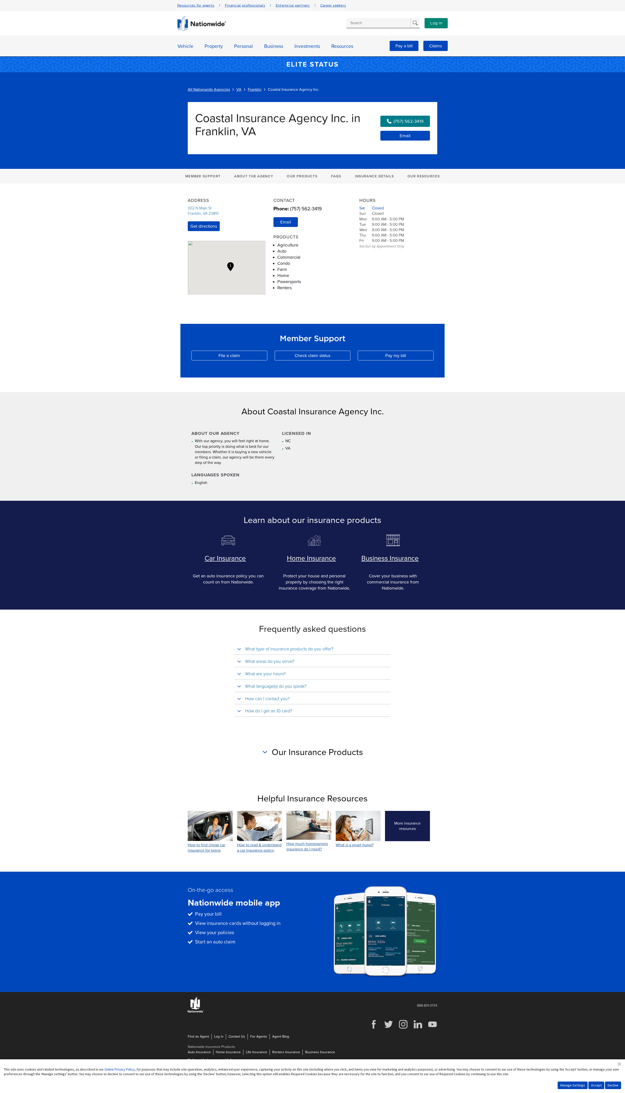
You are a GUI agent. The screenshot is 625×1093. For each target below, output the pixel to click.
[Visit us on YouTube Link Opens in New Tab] (432, 1028)
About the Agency (253, 176)
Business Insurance (390, 558)
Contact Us (237, 1036)
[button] (230, 266)
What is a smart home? (355, 845)
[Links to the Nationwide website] (196, 1012)
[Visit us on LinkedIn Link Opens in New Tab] (418, 1028)
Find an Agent (198, 1036)
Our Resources (423, 176)
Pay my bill (409, 356)
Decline (613, 1085)
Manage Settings (572, 1085)
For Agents (258, 1036)
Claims (435, 46)
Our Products (302, 176)
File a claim (243, 356)
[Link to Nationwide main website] (201, 29)
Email (405, 135)
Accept (596, 1085)
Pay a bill (404, 46)
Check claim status (322, 356)
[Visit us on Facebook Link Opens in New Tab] (374, 1028)
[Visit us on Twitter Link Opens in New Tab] (388, 1028)
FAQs (336, 176)
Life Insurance (256, 1052)
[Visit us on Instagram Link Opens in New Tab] (403, 1028)
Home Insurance (311, 558)
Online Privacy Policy (119, 1069)
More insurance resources (412, 826)
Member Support (202, 176)
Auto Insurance (199, 1052)
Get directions (203, 226)
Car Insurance (225, 558)
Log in (436, 23)
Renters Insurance (286, 1052)
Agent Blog (280, 1036)
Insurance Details (374, 176)
